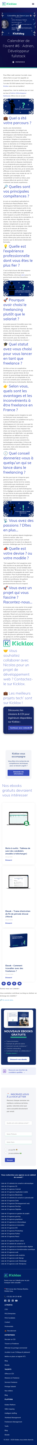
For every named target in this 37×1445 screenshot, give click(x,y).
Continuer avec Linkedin (20, 728)
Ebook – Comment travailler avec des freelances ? (14, 968)
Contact (7, 1322)
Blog (6, 1361)
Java (23, 275)
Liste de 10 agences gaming (10, 1216)
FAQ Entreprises (10, 1313)
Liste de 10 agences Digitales (11, 1209)
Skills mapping (9, 1409)
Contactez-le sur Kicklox (18, 681)
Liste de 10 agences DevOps (11, 1206)
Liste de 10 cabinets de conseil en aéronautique (17, 1183)
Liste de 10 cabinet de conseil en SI (13, 1244)
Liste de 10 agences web (9, 1252)
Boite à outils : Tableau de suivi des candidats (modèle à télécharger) (17, 851)
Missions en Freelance (12, 1378)
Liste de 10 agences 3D (9, 1186)
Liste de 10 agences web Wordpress (13, 1264)
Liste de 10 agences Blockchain (11, 1195)
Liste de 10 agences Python (10, 1234)
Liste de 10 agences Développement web (15, 1203)
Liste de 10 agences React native (12, 1241)
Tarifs (6, 1426)
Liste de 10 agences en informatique (13, 1222)
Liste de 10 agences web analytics (13, 1255)
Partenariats (9, 1326)
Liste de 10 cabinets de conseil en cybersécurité (17, 1198)
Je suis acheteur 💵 (15, 1153)
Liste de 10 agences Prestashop (12, 1231)
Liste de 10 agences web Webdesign (14, 1261)
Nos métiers (9, 1391)
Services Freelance (11, 1382)
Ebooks (7, 1365)
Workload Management (13, 1417)
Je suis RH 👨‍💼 (13, 1150)
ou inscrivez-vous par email (17, 731)
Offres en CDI (9, 1374)
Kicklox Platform (10, 1405)
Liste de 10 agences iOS (9, 1228)
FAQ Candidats (10, 1318)
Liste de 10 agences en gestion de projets (15, 1213)
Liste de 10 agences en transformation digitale (17, 1247)
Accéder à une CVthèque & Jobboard (17, 1352)
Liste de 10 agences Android (11, 1189)
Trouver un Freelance (12, 1344)
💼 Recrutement (10, 1331)
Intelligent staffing (11, 1413)
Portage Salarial (10, 1386)
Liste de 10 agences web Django (12, 1258)
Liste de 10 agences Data (10, 1201)
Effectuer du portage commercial (16, 1348)
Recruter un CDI (10, 1339)
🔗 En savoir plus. (6, 1000)
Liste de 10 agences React (10, 1236)
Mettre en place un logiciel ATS (15, 1356)
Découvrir (8, 860)
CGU (6, 1309)
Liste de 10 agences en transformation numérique (18, 1249)
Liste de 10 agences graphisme (12, 1219)
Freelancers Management (13, 1422)
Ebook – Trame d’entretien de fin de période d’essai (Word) (17, 914)
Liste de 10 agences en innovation (12, 1225)
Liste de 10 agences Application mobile (14, 1192)
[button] (33, 4)
